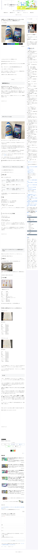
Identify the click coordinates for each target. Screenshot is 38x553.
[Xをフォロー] (11, 450)
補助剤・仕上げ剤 (4, 439)
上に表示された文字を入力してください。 (7, 537)
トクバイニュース (30, 169)
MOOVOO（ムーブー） (31, 172)
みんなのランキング (31, 170)
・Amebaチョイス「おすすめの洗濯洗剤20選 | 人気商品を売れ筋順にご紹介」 (32, 201)
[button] (24, 22)
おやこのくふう (30, 188)
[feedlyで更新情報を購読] (13, 450)
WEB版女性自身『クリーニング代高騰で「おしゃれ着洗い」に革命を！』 (32, 195)
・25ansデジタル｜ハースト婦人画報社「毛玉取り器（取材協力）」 (32, 205)
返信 (23, 511)
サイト (2, 530)
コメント (3, 516)
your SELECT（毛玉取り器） (32, 189)
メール (2, 527)
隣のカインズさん (30, 171)
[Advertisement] (13, 52)
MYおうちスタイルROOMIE (32, 187)
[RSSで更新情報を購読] (14, 450)
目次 (12, 79)
